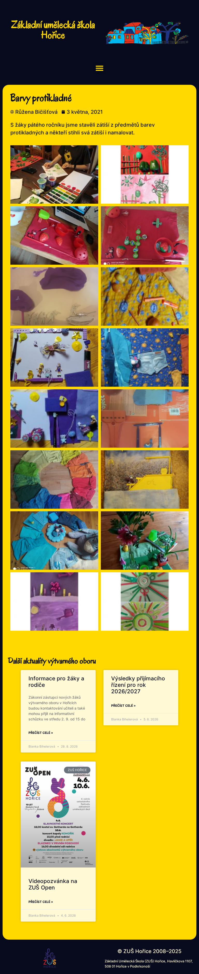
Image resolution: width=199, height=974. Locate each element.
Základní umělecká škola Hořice (53, 30)
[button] (99, 68)
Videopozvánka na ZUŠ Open (53, 884)
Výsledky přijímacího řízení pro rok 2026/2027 (138, 685)
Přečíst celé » (41, 733)
